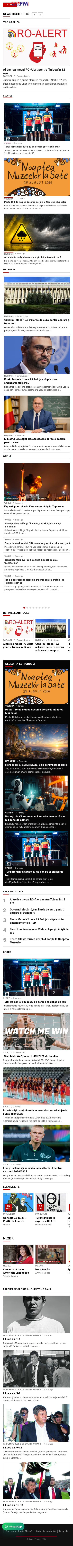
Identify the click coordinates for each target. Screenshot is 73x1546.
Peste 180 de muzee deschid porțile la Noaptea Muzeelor (39, 940)
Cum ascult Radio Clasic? (18, 1531)
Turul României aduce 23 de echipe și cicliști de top (39, 931)
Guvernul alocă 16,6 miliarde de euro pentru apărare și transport (37, 911)
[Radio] (49, 608)
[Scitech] (43, 608)
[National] (27, 608)
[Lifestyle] (40, 608)
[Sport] (46, 608)
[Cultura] (36, 608)
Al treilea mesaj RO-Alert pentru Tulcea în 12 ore (37, 901)
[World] (30, 608)
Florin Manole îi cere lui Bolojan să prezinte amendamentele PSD (37, 921)
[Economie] (33, 608)
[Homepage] (24, 608)
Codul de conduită (46, 1531)
